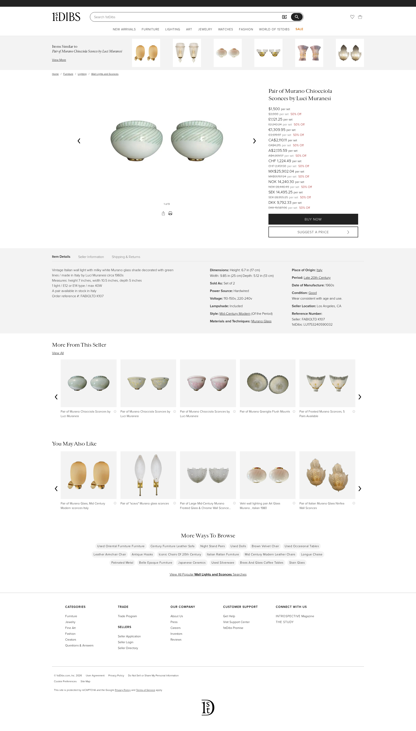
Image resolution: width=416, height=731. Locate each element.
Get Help (229, 616)
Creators (70, 639)
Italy (319, 270)
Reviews (176, 639)
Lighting (172, 29)
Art (189, 29)
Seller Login (125, 642)
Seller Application (129, 636)
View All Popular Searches (208, 574)
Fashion (246, 29)
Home (55, 74)
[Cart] (360, 17)
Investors (176, 633)
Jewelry (205, 29)
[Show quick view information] (114, 411)
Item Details (61, 256)
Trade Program (127, 616)
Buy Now (313, 219)
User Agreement (95, 675)
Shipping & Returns (126, 256)
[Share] (163, 213)
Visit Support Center (236, 622)
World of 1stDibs (274, 29)
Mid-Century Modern (234, 313)
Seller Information (91, 256)
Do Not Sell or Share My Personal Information (153, 675)
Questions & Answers (79, 645)
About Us (177, 616)
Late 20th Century (317, 277)
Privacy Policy (116, 675)
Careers (175, 628)
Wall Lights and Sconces (105, 74)
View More (59, 60)
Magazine (295, 616)
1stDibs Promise (233, 628)
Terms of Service (145, 690)
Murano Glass (261, 321)
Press (174, 622)
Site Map (85, 681)
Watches (225, 29)
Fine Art (70, 628)
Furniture (150, 29)
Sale (299, 29)
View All (58, 353)
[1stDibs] (66, 16)
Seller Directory (128, 648)
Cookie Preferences (65, 681)
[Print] (170, 213)
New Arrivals (124, 29)
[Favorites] (352, 17)
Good (313, 292)
